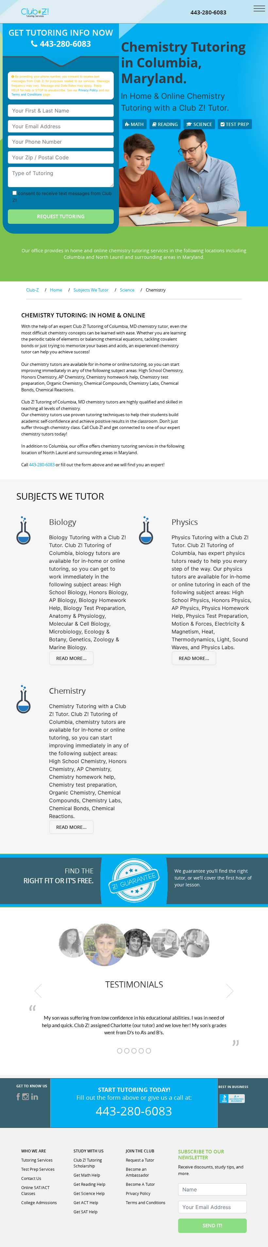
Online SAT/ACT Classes (35, 1190)
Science (202, 124)
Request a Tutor (140, 1160)
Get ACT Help (86, 1202)
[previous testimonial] (38, 991)
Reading (167, 124)
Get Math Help (87, 1175)
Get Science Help (89, 1193)
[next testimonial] (230, 991)
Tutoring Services (37, 1160)
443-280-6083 (208, 12)
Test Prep (237, 124)
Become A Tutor (140, 1184)
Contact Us (31, 1178)
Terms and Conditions (26, 94)
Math (136, 124)
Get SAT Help (85, 1211)
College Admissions (39, 1202)
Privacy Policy (88, 90)
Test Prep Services (38, 1169)
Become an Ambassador (137, 1172)
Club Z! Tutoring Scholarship (88, 1162)
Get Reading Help (89, 1184)
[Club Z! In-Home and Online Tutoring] (34, 12)
